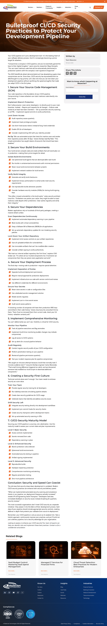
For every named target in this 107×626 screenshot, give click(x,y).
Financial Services (88, 587)
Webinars (63, 595)
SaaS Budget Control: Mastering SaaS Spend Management (18, 564)
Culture (39, 590)
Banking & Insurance (88, 590)
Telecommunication (88, 595)
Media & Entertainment (89, 593)
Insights (59, 7)
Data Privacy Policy (66, 624)
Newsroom (40, 595)
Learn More (79, 1)
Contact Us (40, 598)
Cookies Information (88, 624)
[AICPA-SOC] (30, 614)
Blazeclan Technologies (10, 623)
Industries (68, 7)
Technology (86, 598)
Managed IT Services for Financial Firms (52, 563)
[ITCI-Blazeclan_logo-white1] (12, 583)
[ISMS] (19, 614)
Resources (63, 598)
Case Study (63, 590)
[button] (67, 73)
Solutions (39, 7)
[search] (90, 7)
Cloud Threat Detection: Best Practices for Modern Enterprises (85, 564)
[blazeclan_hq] (22, 592)
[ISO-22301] (7, 614)
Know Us (76, 7)
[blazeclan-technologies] (5, 592)
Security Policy (100, 624)
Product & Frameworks (49, 7)
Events (62, 593)
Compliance (77, 624)
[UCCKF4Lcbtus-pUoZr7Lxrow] (13, 592)
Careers (40, 593)
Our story (40, 587)
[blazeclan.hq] (18, 592)
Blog (62, 587)
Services (30, 7)
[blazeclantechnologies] (9, 592)
